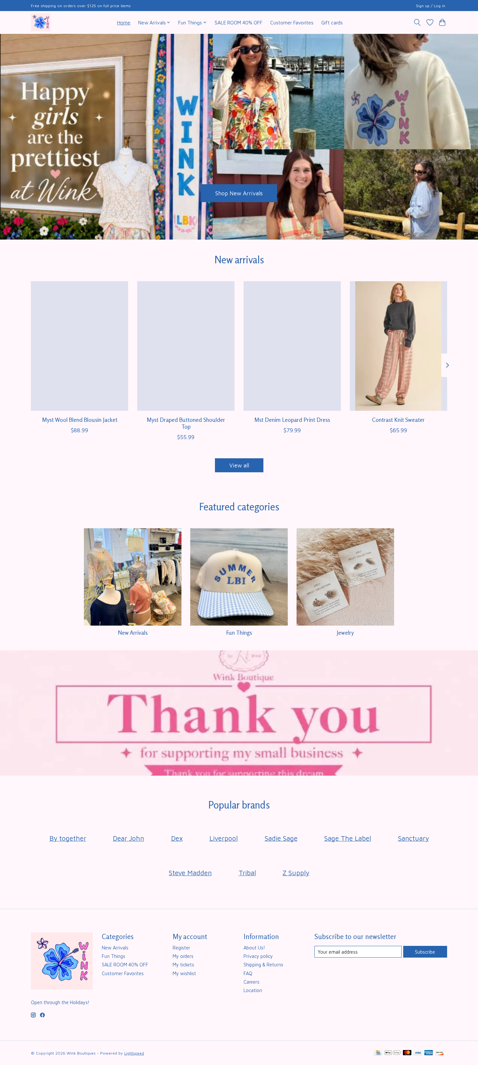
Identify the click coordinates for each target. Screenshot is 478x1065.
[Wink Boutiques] (40, 22)
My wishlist (184, 973)
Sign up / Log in (430, 5)
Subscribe (425, 952)
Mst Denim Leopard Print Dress (292, 419)
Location (253, 990)
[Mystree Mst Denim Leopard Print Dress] (292, 346)
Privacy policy (258, 956)
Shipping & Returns (263, 964)
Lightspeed (134, 1053)
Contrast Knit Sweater (398, 419)
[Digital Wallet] (393, 1053)
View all (239, 465)
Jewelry (345, 632)
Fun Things (239, 632)
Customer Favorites (291, 22)
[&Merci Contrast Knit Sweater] (398, 346)
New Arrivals (133, 632)
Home (123, 22)
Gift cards (332, 22)
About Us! (254, 947)
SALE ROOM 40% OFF (238, 22)
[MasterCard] (407, 1053)
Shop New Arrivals (239, 192)
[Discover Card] (439, 1053)
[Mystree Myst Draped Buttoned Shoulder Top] (185, 346)
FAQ (248, 973)
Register (181, 947)
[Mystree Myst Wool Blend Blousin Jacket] (79, 346)
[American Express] (428, 1053)
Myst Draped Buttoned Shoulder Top (186, 423)
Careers (251, 982)
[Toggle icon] (417, 22)
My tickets (183, 964)
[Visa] (418, 1053)
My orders (183, 956)
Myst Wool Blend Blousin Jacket (79, 419)
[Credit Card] (378, 1053)
